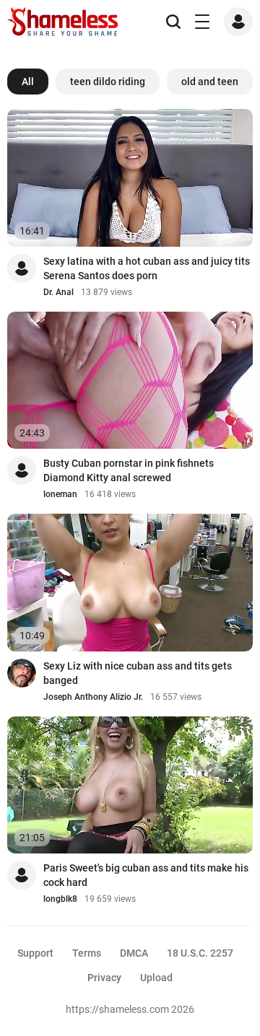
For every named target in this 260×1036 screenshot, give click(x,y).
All (28, 81)
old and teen (209, 81)
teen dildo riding (107, 81)
